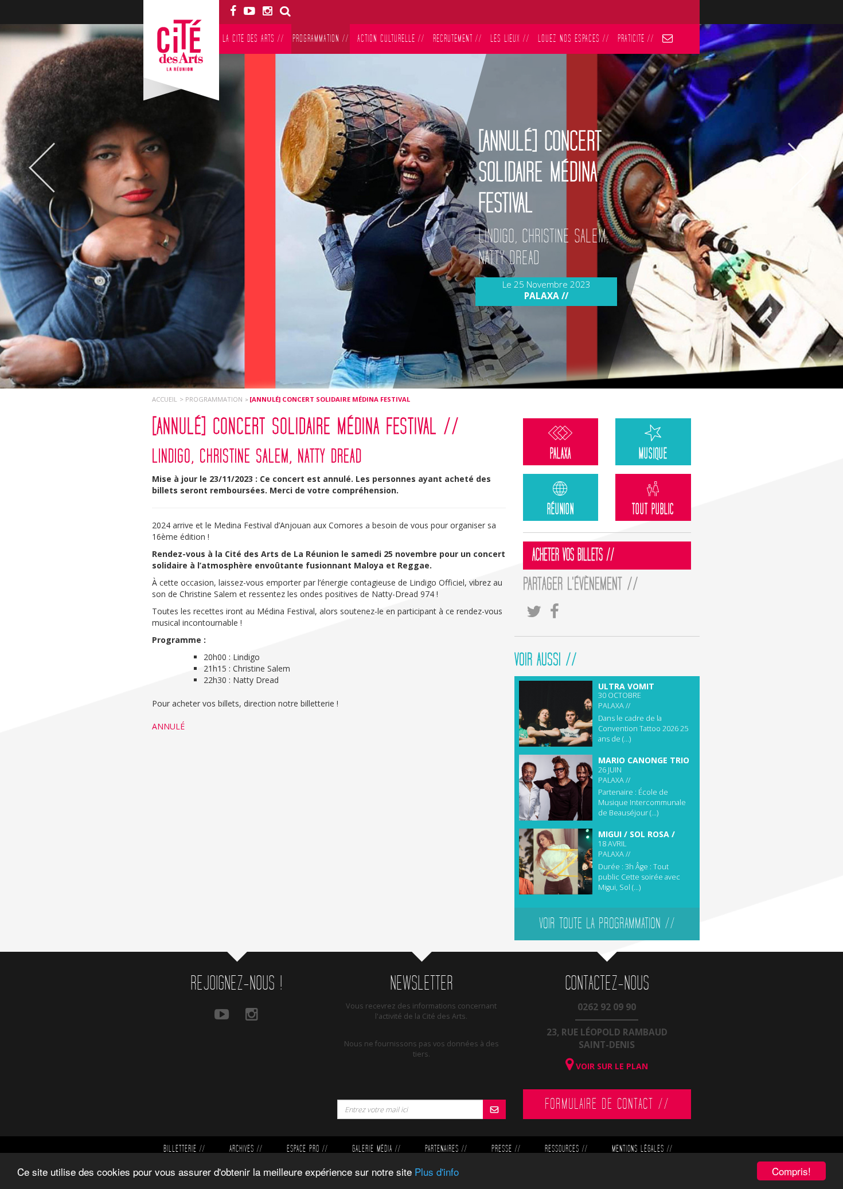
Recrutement (457, 38)
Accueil (164, 399)
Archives (245, 1149)
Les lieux (509, 38)
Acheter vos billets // (573, 555)
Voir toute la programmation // (607, 924)
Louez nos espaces (573, 38)
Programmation (320, 38)
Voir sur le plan (610, 1066)
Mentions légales (642, 1149)
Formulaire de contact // (607, 1104)
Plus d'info (437, 1171)
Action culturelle (390, 38)
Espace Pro (307, 1149)
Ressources (566, 1149)
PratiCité (636, 38)
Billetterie (184, 1149)
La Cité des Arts (253, 38)
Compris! (791, 1171)
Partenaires (446, 1149)
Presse (505, 1149)
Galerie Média (376, 1149)
